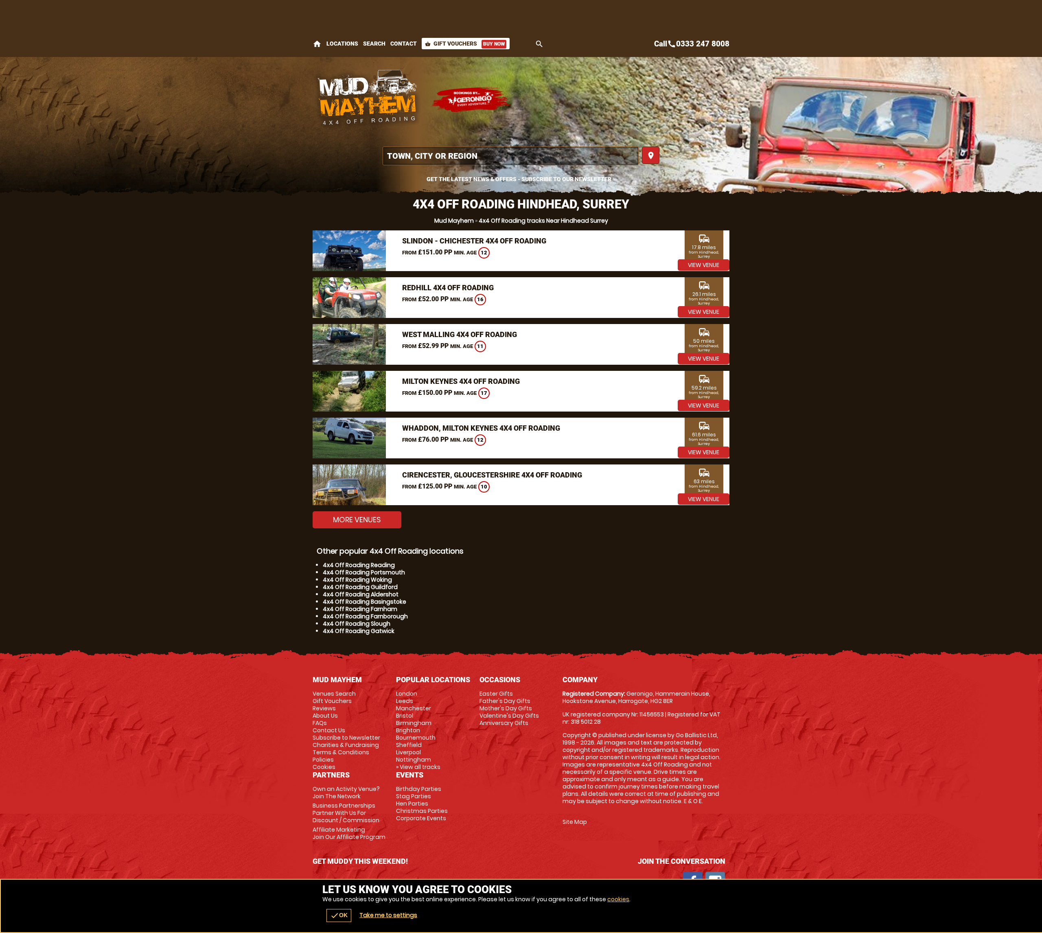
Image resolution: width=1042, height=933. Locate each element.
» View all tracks (418, 767)
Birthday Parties (418, 789)
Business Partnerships (346, 813)
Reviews (324, 708)
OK (339, 915)
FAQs (320, 723)
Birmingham (413, 723)
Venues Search (334, 694)
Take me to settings (388, 915)
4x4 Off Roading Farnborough (365, 616)
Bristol (404, 716)
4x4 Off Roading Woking (357, 580)
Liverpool (408, 752)
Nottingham (413, 760)
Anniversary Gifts (503, 723)
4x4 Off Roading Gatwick (358, 631)
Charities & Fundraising (346, 745)
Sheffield (409, 745)
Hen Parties (412, 803)
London (406, 694)
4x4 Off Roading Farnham (360, 609)
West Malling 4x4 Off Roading (459, 334)
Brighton (408, 730)
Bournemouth (416, 738)
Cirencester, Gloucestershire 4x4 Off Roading (492, 475)
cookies (618, 899)
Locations (342, 43)
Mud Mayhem (454, 221)
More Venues (357, 520)
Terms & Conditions (341, 752)
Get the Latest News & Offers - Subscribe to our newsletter (519, 179)
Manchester (413, 708)
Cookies (324, 767)
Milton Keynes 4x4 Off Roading (461, 381)
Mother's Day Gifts (505, 708)
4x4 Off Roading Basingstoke (364, 602)
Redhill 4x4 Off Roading (448, 287)
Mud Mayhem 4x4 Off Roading (367, 99)
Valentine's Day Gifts (509, 716)
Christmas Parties (422, 811)
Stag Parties (413, 796)
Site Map (575, 822)
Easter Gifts (496, 694)
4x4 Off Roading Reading (359, 565)
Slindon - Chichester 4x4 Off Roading (474, 241)
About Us (325, 716)
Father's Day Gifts (504, 701)
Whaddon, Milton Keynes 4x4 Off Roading (481, 428)
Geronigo (471, 99)
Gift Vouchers (465, 43)
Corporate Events (421, 818)
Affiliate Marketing (349, 833)
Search (374, 43)
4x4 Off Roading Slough (356, 624)
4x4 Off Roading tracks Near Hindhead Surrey (543, 221)
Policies (323, 760)
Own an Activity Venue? (346, 792)
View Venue (703, 265)
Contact (403, 43)
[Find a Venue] (511, 156)
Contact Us (329, 730)
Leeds (404, 701)
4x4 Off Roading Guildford (360, 587)
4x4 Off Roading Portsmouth (364, 572)
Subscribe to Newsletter (346, 738)
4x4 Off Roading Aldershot (360, 594)
